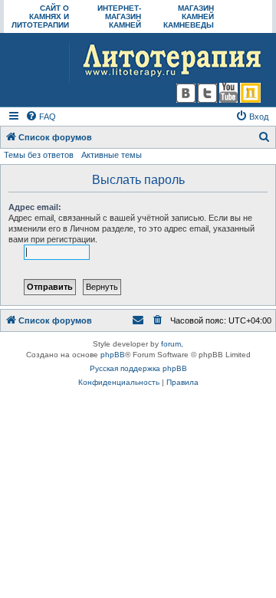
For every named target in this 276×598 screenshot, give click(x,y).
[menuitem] (40, 116)
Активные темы (111, 154)
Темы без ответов (39, 154)
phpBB (112, 354)
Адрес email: (34, 207)
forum (171, 344)
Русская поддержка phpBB (138, 368)
